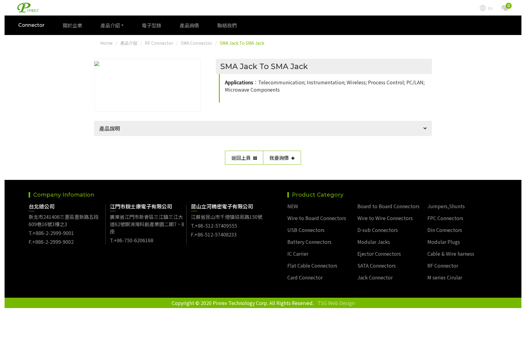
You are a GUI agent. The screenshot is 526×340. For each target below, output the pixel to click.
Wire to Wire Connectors (385, 218)
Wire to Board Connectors (316, 218)
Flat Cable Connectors (312, 265)
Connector (31, 25)
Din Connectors (444, 229)
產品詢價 (189, 25)
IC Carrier (297, 253)
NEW (292, 206)
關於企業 (72, 25)
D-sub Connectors (377, 229)
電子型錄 (151, 25)
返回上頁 (241, 157)
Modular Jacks (373, 241)
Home (106, 43)
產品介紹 (128, 43)
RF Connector (159, 43)
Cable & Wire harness (450, 253)
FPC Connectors (445, 218)
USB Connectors (305, 229)
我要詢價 (279, 157)
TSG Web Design (336, 303)
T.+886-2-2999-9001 (51, 233)
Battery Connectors (309, 241)
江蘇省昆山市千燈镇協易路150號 (226, 216)
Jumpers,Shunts (446, 206)
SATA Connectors (376, 265)
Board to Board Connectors (388, 206)
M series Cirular (444, 277)
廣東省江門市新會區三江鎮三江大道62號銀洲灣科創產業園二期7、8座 (147, 224)
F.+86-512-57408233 (214, 234)
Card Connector (305, 277)
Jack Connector (375, 277)
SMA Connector (196, 43)
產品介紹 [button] (110, 25)
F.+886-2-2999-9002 (51, 241)
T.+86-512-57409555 (214, 225)
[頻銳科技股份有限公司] (28, 7)
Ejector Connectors (379, 253)
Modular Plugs (443, 241)
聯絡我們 (227, 25)
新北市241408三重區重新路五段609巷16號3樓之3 (64, 220)
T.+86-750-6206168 (131, 240)
